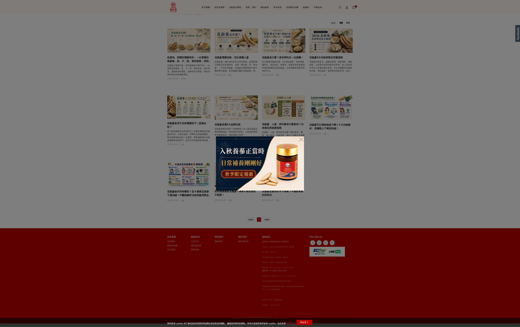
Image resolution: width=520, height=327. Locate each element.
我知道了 (304, 322)
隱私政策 (290, 323)
